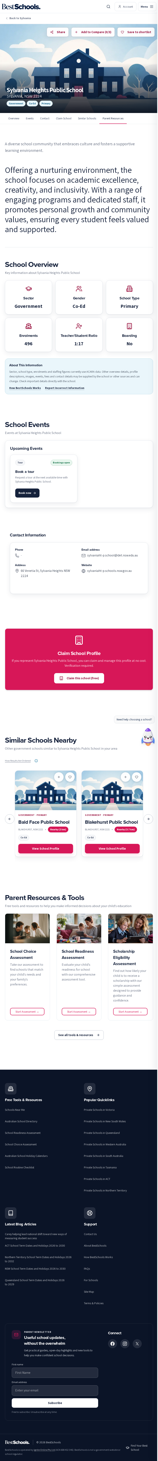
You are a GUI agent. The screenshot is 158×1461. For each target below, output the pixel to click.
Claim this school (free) (83, 678)
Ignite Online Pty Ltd (44, 1449)
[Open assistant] (148, 736)
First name (17, 1364)
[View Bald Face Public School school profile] (45, 814)
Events (30, 118)
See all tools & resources (75, 1035)
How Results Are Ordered (18, 760)
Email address (19, 1382)
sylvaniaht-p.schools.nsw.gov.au (109, 571)
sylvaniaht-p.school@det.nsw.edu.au (112, 555)
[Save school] (70, 777)
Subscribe (55, 1403)
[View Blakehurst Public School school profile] (112, 814)
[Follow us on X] (137, 1343)
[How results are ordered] (36, 760)
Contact (44, 118)
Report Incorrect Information (64, 388)
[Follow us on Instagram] (124, 1343)
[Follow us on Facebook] (112, 1343)
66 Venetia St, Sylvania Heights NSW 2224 (45, 573)
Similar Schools (87, 118)
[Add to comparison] (59, 777)
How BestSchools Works (25, 388)
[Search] (108, 6)
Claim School (63, 118)
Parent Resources (113, 118)
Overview (13, 118)
